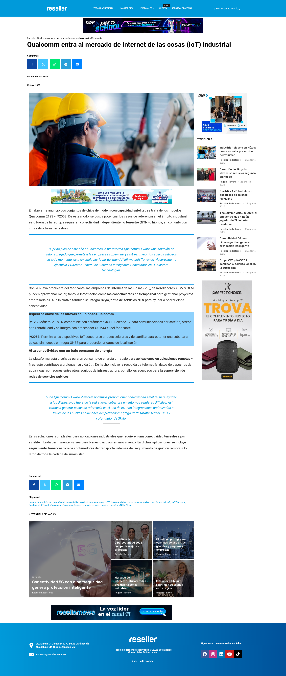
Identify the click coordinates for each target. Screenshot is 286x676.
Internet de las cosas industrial (150, 502)
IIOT (107, 502)
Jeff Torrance (178, 502)
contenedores (96, 502)
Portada (31, 38)
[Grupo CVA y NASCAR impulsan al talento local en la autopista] (206, 265)
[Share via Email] (77, 64)
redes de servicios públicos (96, 505)
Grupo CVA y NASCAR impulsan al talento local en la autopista (238, 264)
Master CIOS (126, 8)
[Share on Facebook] (32, 64)
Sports (163, 7)
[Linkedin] (221, 654)
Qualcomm (55, 505)
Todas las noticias (103, 8)
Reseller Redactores (230, 159)
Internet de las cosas (122, 502)
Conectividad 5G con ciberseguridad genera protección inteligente (235, 242)
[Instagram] (213, 654)
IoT (168, 502)
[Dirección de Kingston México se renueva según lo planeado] (206, 174)
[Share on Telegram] (66, 64)
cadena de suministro (40, 502)
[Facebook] (205, 654)
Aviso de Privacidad (143, 661)
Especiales (146, 8)
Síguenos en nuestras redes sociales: (221, 643)
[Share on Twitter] (43, 64)
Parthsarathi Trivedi (39, 505)
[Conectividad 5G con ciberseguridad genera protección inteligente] (206, 243)
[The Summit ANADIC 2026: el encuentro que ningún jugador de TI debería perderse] (206, 217)
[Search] (238, 8)
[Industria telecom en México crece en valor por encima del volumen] (206, 152)
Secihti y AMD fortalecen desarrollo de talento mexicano (236, 195)
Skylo (129, 505)
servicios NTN (118, 505)
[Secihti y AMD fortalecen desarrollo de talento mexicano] (206, 195)
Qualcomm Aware (71, 505)
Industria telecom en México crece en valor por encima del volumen (238, 151)
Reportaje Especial (182, 8)
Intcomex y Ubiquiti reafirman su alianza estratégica (169, 585)
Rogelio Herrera (228, 181)
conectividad (58, 502)
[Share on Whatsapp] (55, 64)
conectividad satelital (77, 502)
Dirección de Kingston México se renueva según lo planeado (238, 173)
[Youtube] (229, 654)
